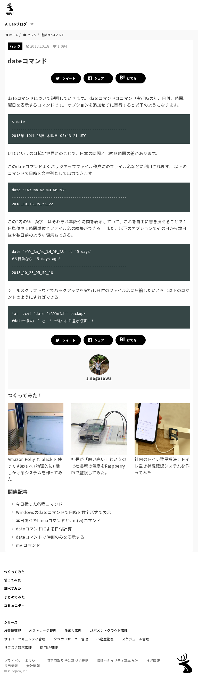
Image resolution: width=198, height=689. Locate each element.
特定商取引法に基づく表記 (67, 660)
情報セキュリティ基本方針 (117, 660)
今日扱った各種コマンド (39, 504)
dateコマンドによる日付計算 (44, 529)
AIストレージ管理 (42, 630)
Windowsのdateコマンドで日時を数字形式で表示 (63, 512)
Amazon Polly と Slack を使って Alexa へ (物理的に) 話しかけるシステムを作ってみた (35, 469)
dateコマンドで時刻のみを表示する (50, 537)
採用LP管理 (49, 647)
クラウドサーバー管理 (71, 638)
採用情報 (11, 665)
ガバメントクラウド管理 (109, 630)
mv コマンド (28, 545)
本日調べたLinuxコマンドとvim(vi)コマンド (58, 520)
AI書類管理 (12, 630)
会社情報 (33, 665)
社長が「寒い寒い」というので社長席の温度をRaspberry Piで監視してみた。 (98, 465)
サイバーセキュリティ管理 (24, 638)
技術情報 (153, 660)
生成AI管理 (73, 630)
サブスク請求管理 (18, 647)
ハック (15, 46)
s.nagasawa (99, 378)
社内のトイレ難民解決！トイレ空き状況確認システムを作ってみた (162, 465)
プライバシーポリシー (21, 660)
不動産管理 (105, 638)
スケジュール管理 (135, 638)
